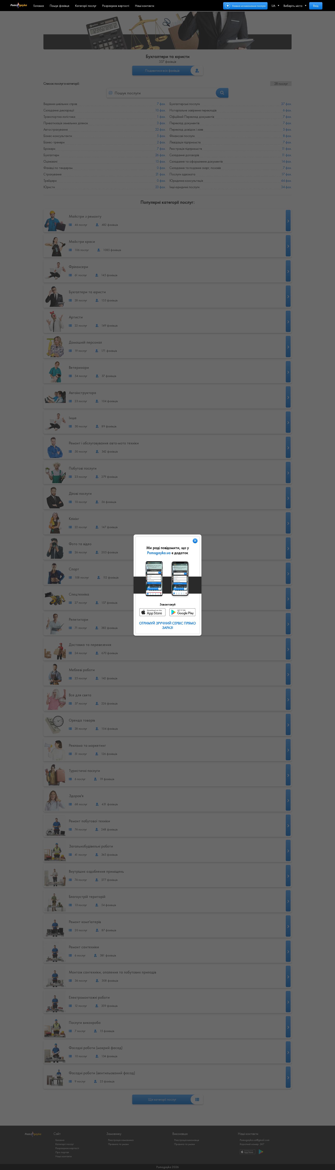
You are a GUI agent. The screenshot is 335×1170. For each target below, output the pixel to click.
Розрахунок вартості (115, 6)
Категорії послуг (85, 6)
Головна (38, 6)
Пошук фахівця (59, 6)
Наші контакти (144, 6)
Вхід (316, 6)
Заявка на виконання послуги (249, 6)
